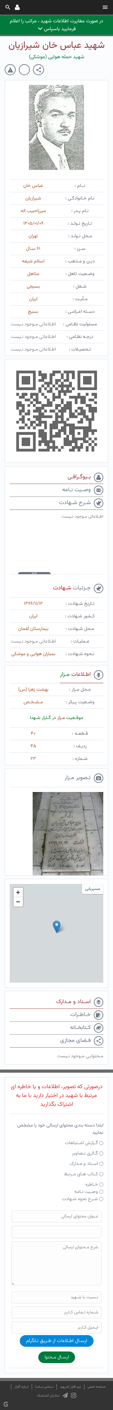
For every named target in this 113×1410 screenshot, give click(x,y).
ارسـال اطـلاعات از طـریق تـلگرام (56, 1341)
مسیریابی (92, 889)
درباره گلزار (21, 1387)
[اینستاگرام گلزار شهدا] (73, 1395)
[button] (57, 926)
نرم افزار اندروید (70, 1387)
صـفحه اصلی (96, 1387)
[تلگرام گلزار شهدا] (65, 1395)
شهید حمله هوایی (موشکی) (56, 57)
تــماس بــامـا (44, 1387)
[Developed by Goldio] (5, 1404)
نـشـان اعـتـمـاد (48, 1395)
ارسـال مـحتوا (57, 1357)
